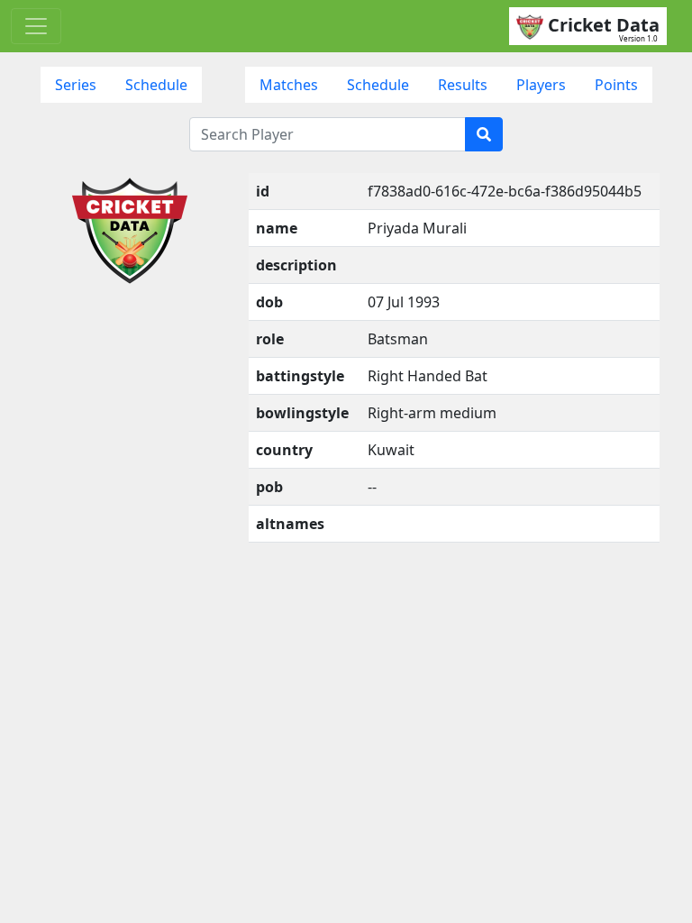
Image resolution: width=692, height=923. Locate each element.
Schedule (156, 85)
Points (616, 85)
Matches (289, 85)
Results (462, 85)
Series (75, 85)
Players (541, 85)
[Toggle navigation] (36, 26)
